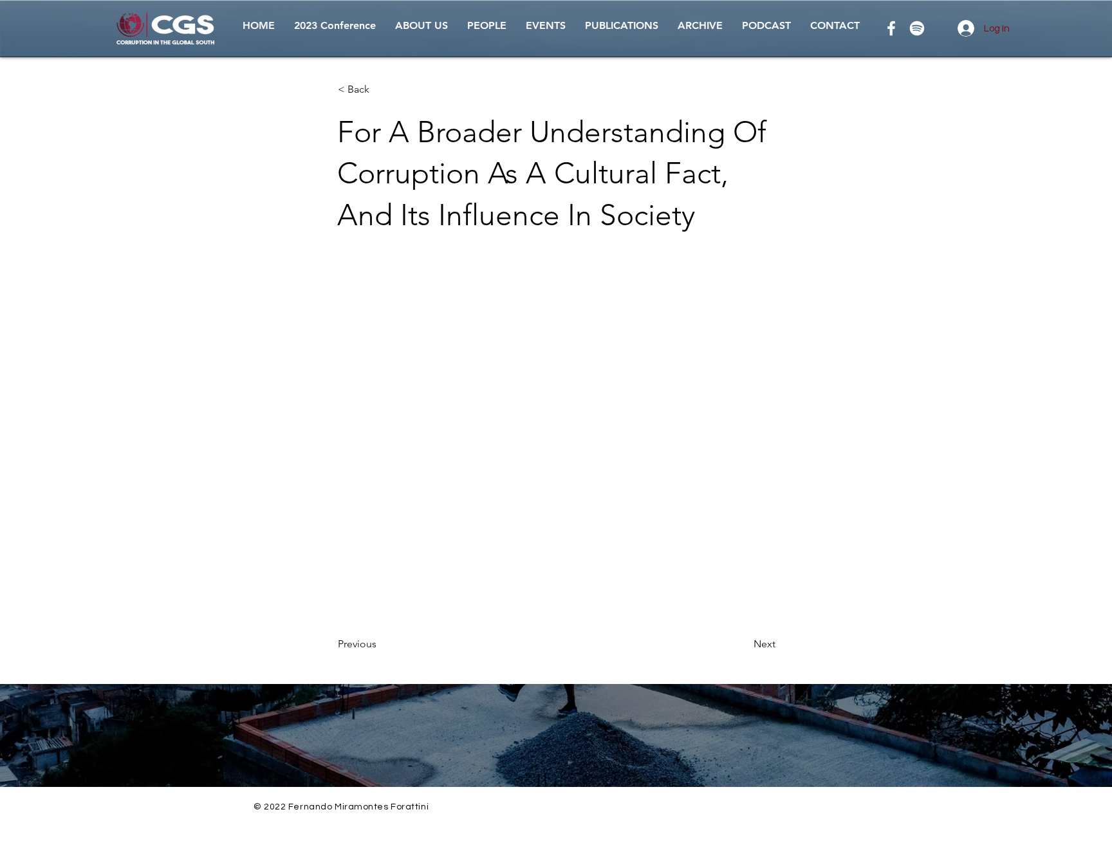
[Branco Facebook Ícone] (891, 28)
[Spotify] (917, 28)
